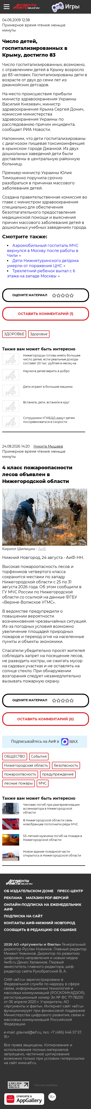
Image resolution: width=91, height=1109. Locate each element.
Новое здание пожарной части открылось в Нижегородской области (52, 853)
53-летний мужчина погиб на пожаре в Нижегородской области (52, 838)
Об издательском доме (28, 891)
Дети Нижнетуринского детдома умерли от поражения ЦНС (43, 263)
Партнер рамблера (45, 1085)
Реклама (13, 898)
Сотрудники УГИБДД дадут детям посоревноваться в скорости (49, 420)
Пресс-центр (70, 891)
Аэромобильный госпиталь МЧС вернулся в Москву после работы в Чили (42, 250)
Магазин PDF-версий (47, 898)
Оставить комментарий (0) (45, 719)
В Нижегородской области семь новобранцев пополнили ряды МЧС (50, 822)
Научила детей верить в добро (46, 371)
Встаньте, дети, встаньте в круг (46, 402)
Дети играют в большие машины (48, 386)
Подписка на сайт (23, 916)
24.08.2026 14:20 (16, 446)
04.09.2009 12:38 (16, 20)
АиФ (42, 549)
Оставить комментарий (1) (45, 314)
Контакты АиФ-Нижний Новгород (39, 923)
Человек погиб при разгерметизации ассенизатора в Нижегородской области (51, 808)
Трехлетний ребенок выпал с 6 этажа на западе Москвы (41, 273)
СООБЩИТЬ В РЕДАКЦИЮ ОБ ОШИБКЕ (40, 930)
